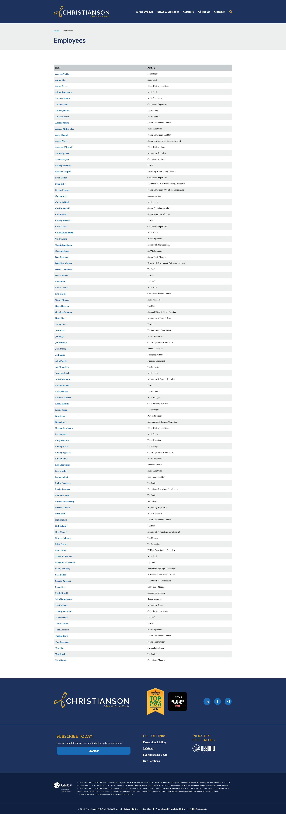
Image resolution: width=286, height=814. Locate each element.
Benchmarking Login (155, 754)
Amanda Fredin (62, 98)
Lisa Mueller (61, 470)
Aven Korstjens (62, 159)
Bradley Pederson (63, 165)
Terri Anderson (62, 629)
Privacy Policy (131, 809)
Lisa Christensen (62, 464)
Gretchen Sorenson (63, 312)
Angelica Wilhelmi (63, 147)
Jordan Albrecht (62, 373)
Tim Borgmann (62, 641)
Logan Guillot (61, 477)
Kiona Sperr (60, 422)
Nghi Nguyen (61, 519)
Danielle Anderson (63, 263)
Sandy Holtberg (62, 568)
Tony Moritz (60, 654)
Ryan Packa (60, 550)
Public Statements (198, 809)
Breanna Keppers (63, 171)
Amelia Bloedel (62, 116)
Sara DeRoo (60, 574)
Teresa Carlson (62, 623)
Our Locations (151, 761)
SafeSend (148, 748)
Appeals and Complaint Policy (170, 809)
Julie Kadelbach (62, 379)
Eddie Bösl (60, 281)
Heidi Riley (60, 318)
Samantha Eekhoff (63, 556)
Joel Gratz (60, 354)
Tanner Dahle (61, 617)
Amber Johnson (62, 110)
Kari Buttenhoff (62, 385)
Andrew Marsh (62, 122)
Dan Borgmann (62, 257)
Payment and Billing (154, 742)
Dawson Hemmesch (64, 269)
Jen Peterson (61, 342)
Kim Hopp (60, 415)
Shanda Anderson (63, 580)
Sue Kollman (61, 605)
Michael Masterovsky (64, 501)
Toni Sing (59, 648)
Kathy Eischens (62, 403)
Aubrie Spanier (62, 153)
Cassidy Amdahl (62, 208)
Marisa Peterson (62, 489)
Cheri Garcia (61, 226)
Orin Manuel (61, 531)
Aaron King (60, 79)
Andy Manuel (61, 134)
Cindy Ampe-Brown (64, 232)
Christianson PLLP (82, 11)
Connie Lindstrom (63, 244)
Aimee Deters (61, 86)
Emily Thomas (61, 287)
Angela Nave (60, 141)
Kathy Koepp (61, 409)
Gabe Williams (62, 299)
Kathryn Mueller (63, 397)
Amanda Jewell (62, 104)
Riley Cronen (61, 544)
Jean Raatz (60, 330)
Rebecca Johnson (63, 538)
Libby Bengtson (62, 440)
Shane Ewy (60, 586)
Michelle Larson (62, 507)
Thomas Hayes (61, 635)
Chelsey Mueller (62, 220)
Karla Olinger (61, 391)
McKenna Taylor (62, 495)
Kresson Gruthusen (64, 428)
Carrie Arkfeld (62, 202)
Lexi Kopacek (61, 434)
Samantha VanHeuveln (65, 562)
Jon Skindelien (62, 367)
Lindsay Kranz (62, 446)
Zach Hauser (61, 660)
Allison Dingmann (63, 92)
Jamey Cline (60, 324)
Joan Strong (60, 348)
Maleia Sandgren (63, 483)
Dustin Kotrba (61, 275)
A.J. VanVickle (62, 73)
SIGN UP (93, 750)
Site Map (147, 809)
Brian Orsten (61, 177)
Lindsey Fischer (62, 458)
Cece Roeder (60, 214)
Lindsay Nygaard (63, 452)
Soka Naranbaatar (63, 599)
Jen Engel (59, 336)
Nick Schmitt (61, 525)
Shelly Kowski (61, 593)
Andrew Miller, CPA (64, 128)
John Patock (61, 360)
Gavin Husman (62, 305)
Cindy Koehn (61, 238)
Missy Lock (60, 513)
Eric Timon (60, 293)
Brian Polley (60, 183)
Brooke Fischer (62, 189)
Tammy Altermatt (63, 611)
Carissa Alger (61, 196)
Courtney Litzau (62, 251)
